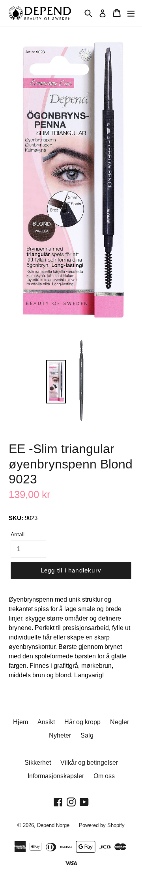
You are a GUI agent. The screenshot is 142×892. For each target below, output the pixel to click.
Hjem (20, 722)
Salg (86, 735)
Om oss (104, 776)
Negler (119, 722)
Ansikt (46, 722)
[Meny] (131, 13)
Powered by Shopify (102, 825)
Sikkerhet (37, 762)
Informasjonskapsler (56, 776)
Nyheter (60, 735)
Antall (17, 534)
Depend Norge (53, 825)
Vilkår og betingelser (89, 762)
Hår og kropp (82, 722)
